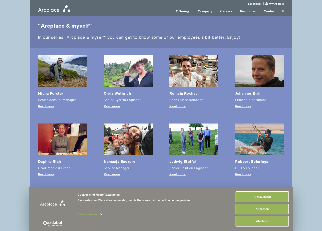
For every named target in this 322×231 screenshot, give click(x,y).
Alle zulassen (262, 196)
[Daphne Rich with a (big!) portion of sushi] (62, 139)
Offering (182, 11)
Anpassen (262, 209)
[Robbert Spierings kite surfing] (259, 139)
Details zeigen (87, 214)
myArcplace (277, 3)
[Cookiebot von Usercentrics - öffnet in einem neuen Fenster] (53, 224)
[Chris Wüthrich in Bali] (128, 71)
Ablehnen (262, 221)
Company (205, 11)
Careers (226, 11)
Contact (270, 11)
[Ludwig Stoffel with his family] (193, 139)
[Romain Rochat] (193, 71)
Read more (46, 106)
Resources (248, 11)
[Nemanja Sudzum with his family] (128, 139)
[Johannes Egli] (259, 71)
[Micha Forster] (62, 71)
